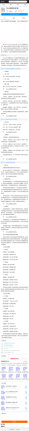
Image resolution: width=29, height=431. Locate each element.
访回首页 (18, 429)
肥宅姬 (2, 1)
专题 (25, 4)
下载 (26, 388)
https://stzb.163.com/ (8, 345)
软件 (18, 4)
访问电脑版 (11, 429)
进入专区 (25, 361)
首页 (3, 4)
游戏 (11, 4)
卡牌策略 (10, 11)
